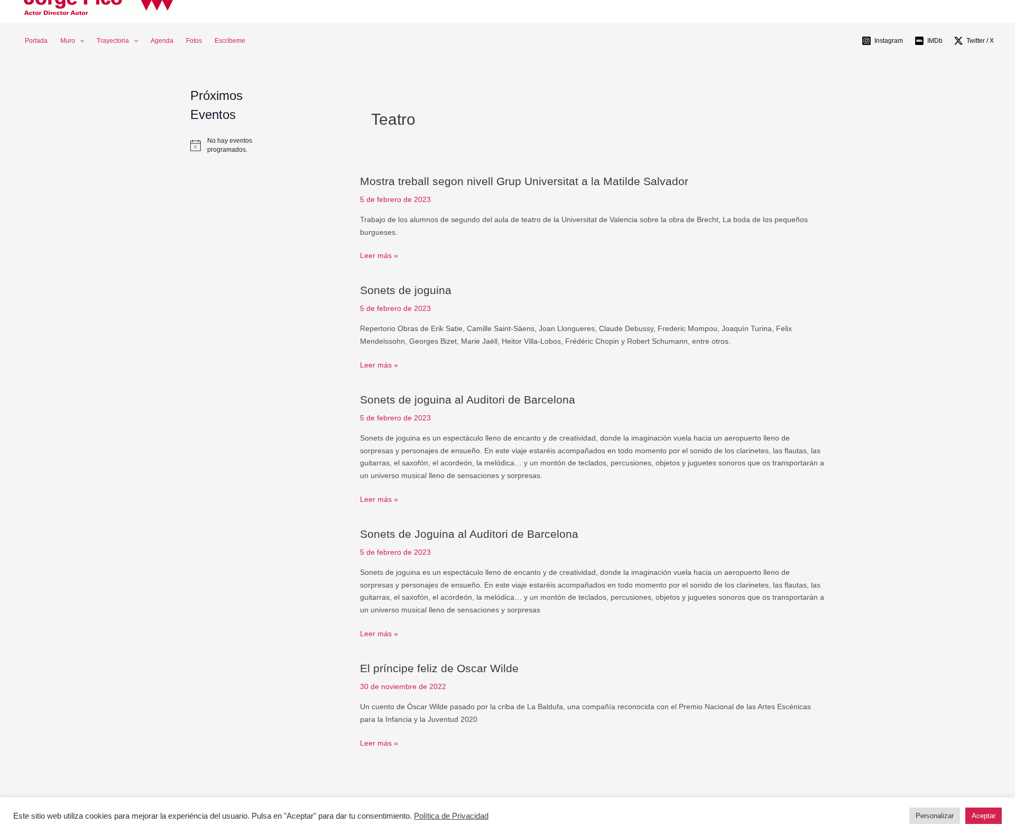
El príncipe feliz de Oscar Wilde (439, 668)
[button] (79, 41)
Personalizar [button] (935, 816)
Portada (36, 40)
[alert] (237, 145)
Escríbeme (230, 40)
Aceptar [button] (983, 816)
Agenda (162, 40)
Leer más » (379, 256)
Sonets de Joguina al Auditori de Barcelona (469, 534)
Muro (67, 40)
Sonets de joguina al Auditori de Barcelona (467, 399)
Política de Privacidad (451, 816)
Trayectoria (113, 40)
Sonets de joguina (405, 290)
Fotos (194, 40)
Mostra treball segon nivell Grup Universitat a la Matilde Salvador (524, 181)
